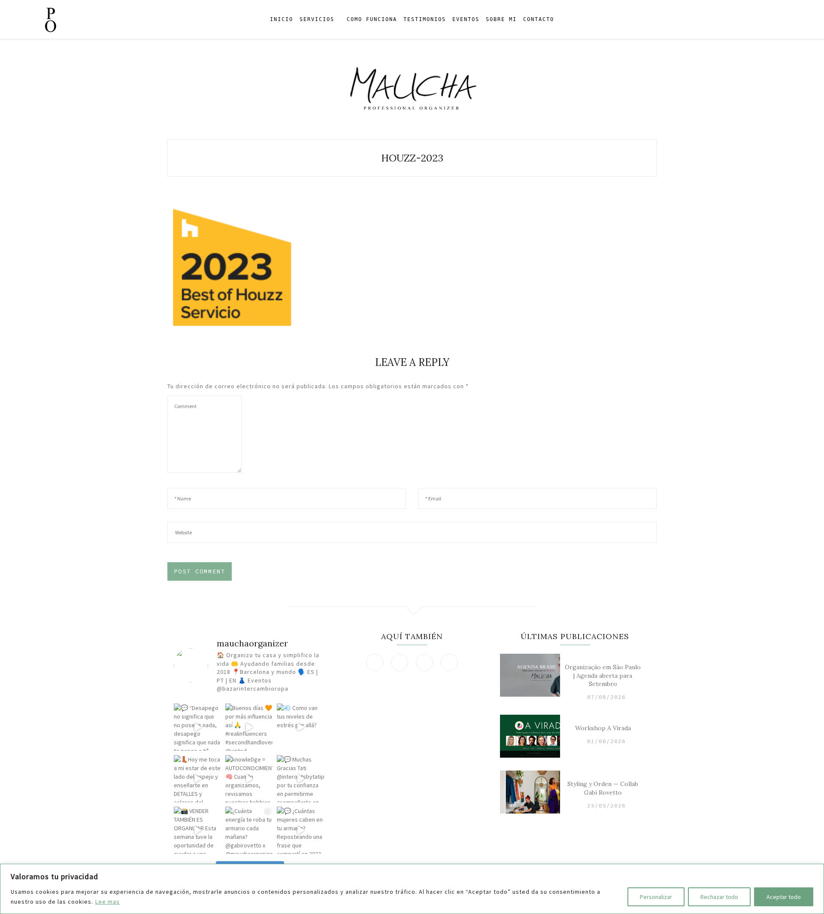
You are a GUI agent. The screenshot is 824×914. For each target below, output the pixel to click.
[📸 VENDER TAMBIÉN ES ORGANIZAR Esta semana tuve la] (197, 830)
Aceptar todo (783, 897)
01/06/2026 (606, 741)
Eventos (465, 19)
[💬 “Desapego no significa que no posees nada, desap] (197, 727)
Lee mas (107, 901)
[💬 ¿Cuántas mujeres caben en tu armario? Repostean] (300, 830)
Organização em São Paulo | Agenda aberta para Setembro (603, 675)
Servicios (317, 19)
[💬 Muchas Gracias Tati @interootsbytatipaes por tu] (300, 778)
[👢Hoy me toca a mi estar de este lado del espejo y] (197, 778)
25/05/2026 (606, 805)
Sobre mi (501, 19)
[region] (412, 889)
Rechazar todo (719, 897)
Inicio (281, 19)
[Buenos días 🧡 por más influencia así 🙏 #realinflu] (249, 727)
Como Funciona (372, 19)
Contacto (538, 19)
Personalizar (656, 897)
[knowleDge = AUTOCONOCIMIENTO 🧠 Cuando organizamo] (249, 778)
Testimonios (424, 19)
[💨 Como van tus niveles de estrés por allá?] (300, 727)
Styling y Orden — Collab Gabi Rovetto (602, 788)
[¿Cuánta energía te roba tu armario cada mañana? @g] (249, 830)
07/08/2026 (606, 697)
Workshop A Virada (603, 728)
